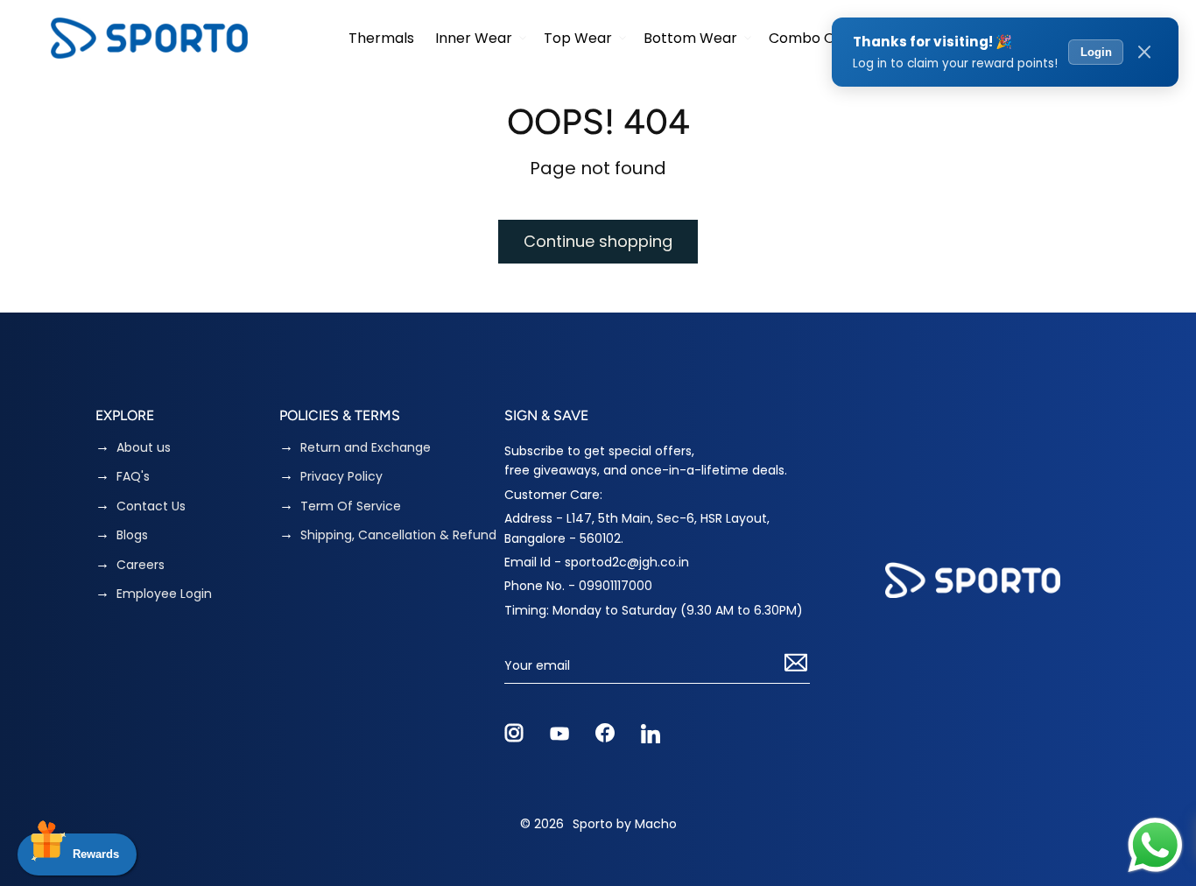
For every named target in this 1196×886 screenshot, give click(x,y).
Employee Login (164, 594)
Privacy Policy (341, 476)
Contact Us (151, 506)
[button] (479, 38)
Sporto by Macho (625, 824)
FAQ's (133, 476)
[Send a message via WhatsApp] (1155, 845)
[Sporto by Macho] (149, 38)
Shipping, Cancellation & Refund (398, 535)
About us (143, 447)
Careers (140, 565)
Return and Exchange (365, 447)
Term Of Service (350, 506)
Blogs (132, 535)
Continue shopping (598, 241)
